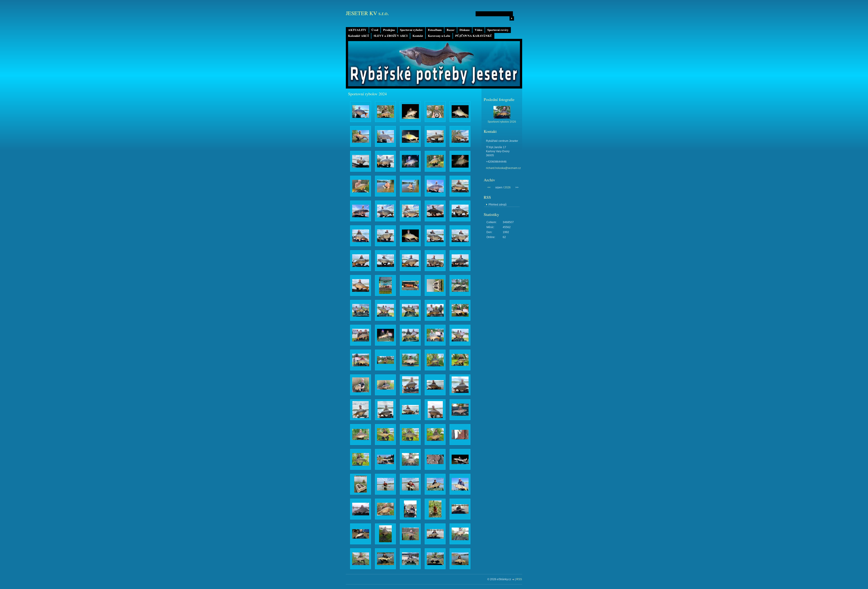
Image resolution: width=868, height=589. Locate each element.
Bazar (451, 30)
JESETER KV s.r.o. (367, 13)
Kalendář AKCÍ (358, 35)
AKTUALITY (357, 30)
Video (478, 30)
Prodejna (389, 30)
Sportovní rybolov (411, 30)
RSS (519, 579)
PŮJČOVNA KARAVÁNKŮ (473, 35)
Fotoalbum (435, 30)
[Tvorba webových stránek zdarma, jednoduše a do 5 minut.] (513, 580)
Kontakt (418, 35)
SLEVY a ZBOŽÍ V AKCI (391, 35)
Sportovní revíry (498, 30)
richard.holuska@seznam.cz (503, 168)
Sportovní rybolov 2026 (502, 121)
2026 (507, 187)
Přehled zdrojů (497, 204)
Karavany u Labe (439, 35)
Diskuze (465, 30)
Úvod (374, 30)
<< (489, 187)
